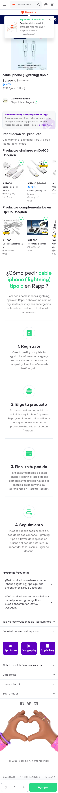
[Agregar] (21, 162)
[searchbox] (26, 5)
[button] (29, 12)
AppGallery (47, 650)
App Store (10, 650)
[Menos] (6, 787)
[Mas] (24, 787)
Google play (29, 650)
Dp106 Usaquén (20, 98)
